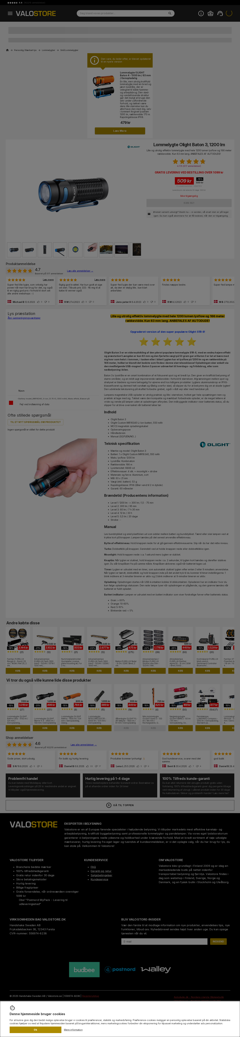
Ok (35, 1029)
